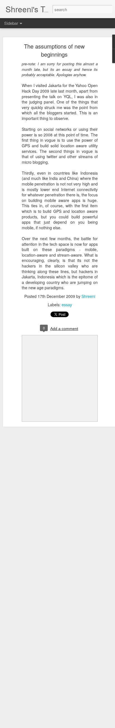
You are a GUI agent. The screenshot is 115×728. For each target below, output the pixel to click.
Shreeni (88, 296)
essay (67, 304)
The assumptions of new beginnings (54, 50)
